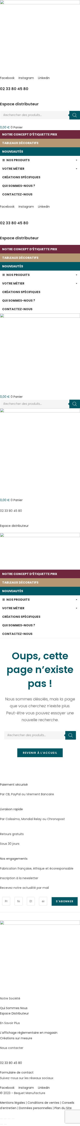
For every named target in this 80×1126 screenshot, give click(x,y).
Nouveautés (12, 151)
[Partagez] (9, 1118)
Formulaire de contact (16, 1072)
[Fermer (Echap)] (13, 1118)
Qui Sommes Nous (14, 1008)
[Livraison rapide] (1, 804)
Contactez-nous (17, 194)
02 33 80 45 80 (14, 88)
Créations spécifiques (21, 177)
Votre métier (13, 169)
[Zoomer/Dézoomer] (1, 1118)
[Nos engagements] (1, 853)
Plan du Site (63, 1108)
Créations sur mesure (16, 1038)
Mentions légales (12, 1103)
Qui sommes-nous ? (18, 186)
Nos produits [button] (18, 160)
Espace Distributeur (14, 1013)
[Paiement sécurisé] (1, 779)
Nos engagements (14, 858)
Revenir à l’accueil (40, 753)
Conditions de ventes (43, 1103)
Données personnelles (35, 1108)
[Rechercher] (74, 115)
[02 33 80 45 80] (1, 83)
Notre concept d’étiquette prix (29, 134)
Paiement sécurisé (14, 784)
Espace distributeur (19, 104)
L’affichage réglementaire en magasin (28, 1033)
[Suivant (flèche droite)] (5, 1124)
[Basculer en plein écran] (5, 1118)
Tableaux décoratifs (20, 143)
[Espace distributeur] (1, 98)
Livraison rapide (11, 809)
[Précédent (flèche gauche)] (1, 1124)
